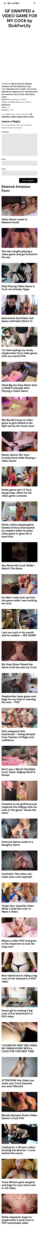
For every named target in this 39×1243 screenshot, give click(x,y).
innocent (9, 94)
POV (15, 86)
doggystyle (17, 91)
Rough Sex (21, 86)
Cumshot (5, 86)
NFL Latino (13, 3)
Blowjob (28, 84)
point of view (18, 94)
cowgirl (23, 89)
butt (17, 89)
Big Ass (15, 84)
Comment (6, 132)
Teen (29, 86)
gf (23, 91)
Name (4, 159)
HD (11, 86)
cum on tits (31, 89)
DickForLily (6, 105)
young (4, 97)
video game (30, 94)
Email (4, 169)
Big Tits (21, 84)
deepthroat (6, 91)
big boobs (10, 89)
